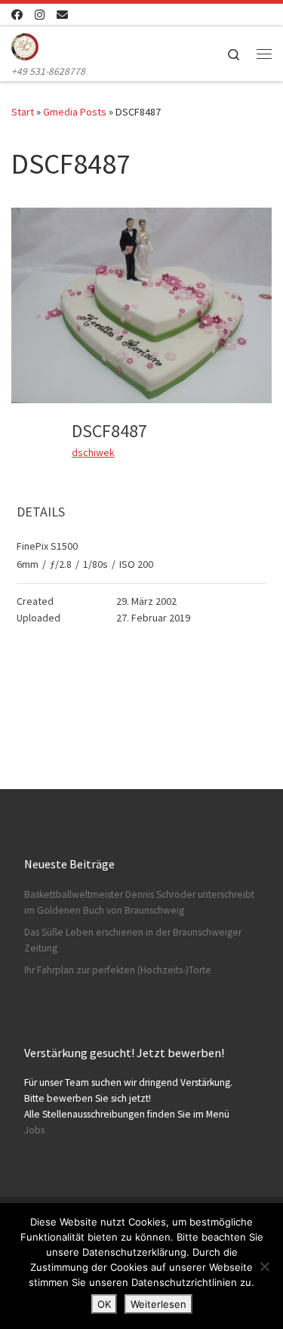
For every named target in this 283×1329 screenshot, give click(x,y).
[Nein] (264, 1266)
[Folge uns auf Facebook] (17, 14)
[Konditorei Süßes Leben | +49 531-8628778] (24, 44)
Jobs (34, 1130)
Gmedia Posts (74, 112)
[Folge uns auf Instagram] (40, 14)
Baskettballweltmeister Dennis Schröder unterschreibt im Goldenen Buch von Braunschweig (139, 902)
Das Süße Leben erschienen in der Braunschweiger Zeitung (132, 940)
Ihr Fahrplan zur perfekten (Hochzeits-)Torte (117, 970)
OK (104, 1304)
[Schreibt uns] (62, 14)
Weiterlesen (158, 1304)
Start (22, 112)
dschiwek (93, 452)
